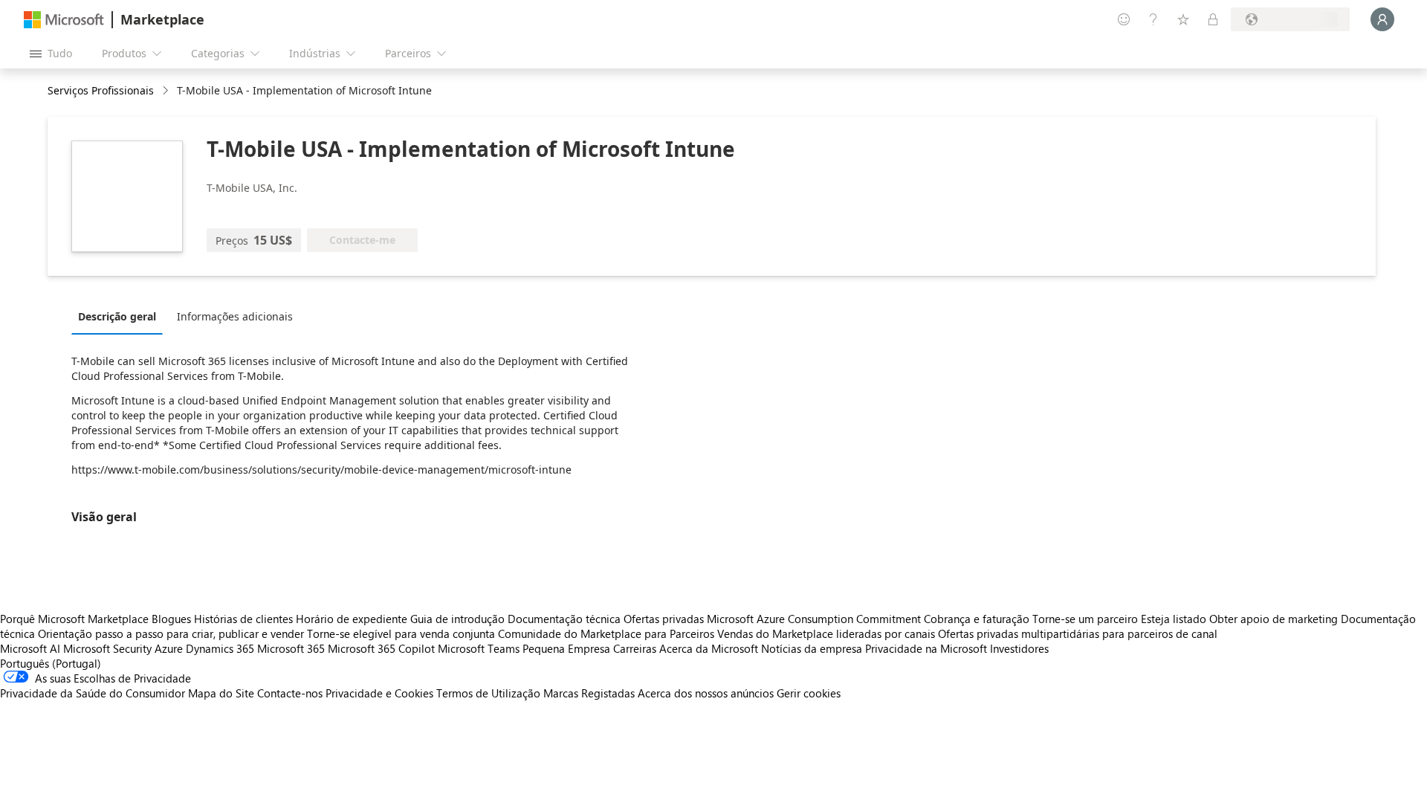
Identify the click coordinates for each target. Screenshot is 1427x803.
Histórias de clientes (243, 618)
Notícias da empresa (811, 648)
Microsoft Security (107, 648)
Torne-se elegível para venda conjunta (401, 633)
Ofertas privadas (664, 618)
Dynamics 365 (220, 648)
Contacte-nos (290, 693)
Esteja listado (1173, 618)
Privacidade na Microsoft (926, 648)
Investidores (1019, 648)
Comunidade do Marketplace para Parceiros (606, 633)
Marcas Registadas (589, 693)
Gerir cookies (809, 693)
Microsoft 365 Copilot (381, 648)
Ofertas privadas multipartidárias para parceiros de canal (1077, 633)
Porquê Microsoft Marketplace (74, 618)
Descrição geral (117, 316)
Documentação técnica (564, 618)
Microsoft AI (30, 648)
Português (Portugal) (50, 663)
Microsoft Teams (479, 648)
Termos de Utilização (488, 693)
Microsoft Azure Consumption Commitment (815, 618)
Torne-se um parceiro (1085, 618)
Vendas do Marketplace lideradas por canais (826, 633)
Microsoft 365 (291, 648)
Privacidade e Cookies (379, 693)
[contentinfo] (166, 91)
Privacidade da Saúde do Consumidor (92, 693)
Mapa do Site (221, 693)
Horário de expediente (351, 618)
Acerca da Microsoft (708, 648)
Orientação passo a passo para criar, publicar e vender (171, 633)
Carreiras (634, 648)
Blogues (171, 618)
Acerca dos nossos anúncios (706, 693)
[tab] (120, 316)
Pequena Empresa (566, 648)
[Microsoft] (64, 19)
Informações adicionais (235, 316)
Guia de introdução (457, 618)
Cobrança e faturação (976, 618)
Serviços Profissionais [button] (101, 90)
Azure (169, 648)
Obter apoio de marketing (1273, 618)
